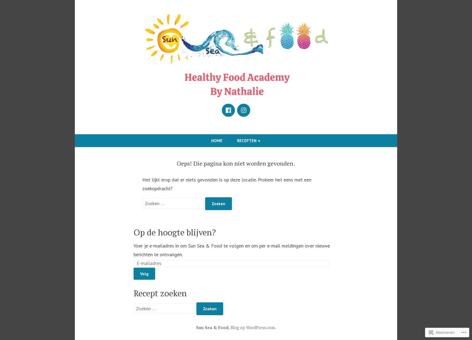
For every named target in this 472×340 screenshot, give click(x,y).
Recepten (246, 140)
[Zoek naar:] (173, 203)
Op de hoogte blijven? (175, 232)
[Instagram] (243, 110)
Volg (144, 273)
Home (216, 140)
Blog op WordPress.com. (253, 327)
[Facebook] (228, 110)
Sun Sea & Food (212, 327)
